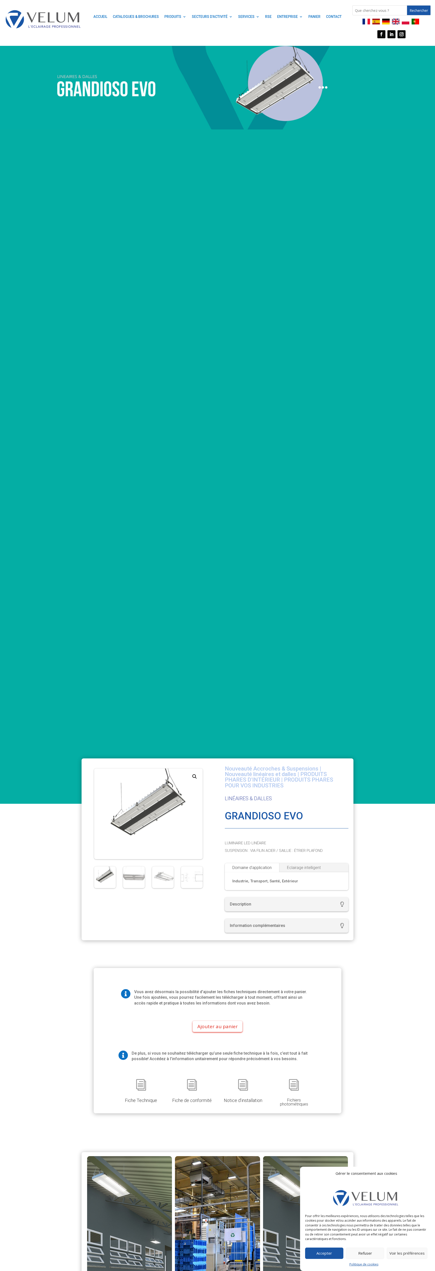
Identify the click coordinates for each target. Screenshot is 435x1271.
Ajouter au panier (217, 1026)
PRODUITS (172, 17)
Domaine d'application (252, 867)
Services (246, 17)
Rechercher (419, 10)
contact (334, 17)
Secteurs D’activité (210, 17)
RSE (268, 17)
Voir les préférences (407, 1253)
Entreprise (287, 17)
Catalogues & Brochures (136, 17)
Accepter (324, 1253)
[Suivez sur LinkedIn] (391, 34)
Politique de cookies (363, 1264)
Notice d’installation (243, 1100)
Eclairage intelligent (304, 867)
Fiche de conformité (192, 1100)
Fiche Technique (141, 1100)
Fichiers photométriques (294, 1102)
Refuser (365, 1253)
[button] (194, 776)
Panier (314, 17)
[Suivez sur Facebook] (381, 34)
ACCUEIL (100, 17)
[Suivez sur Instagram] (401, 34)
